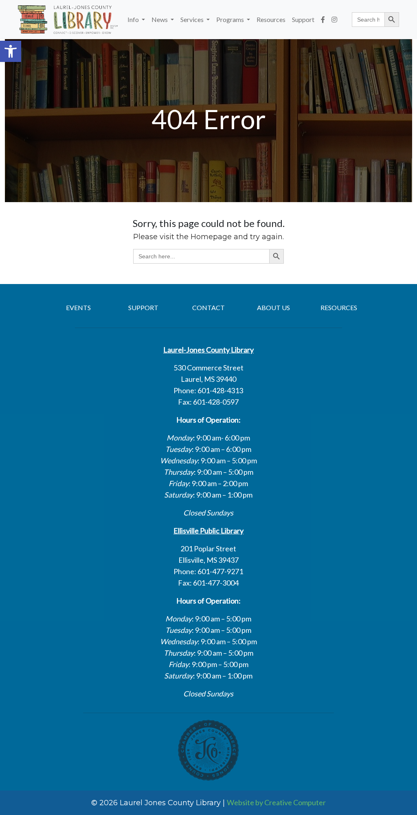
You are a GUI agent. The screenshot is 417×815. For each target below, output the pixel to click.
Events (78, 307)
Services (192, 19)
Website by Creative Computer (276, 802)
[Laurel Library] (68, 19)
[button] (10, 51)
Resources (271, 19)
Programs (230, 19)
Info (133, 19)
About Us (273, 307)
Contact (208, 307)
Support (303, 19)
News (160, 19)
